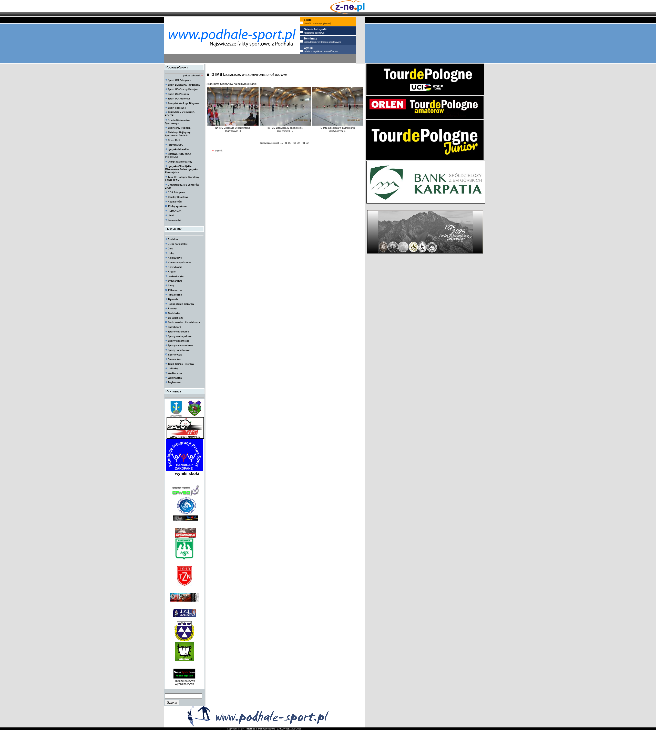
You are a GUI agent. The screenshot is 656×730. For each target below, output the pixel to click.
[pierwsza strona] (269, 143)
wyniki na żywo (184, 683)
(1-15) (288, 143)
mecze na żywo (184, 680)
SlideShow (213, 83)
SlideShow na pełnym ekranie (238, 83)
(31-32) (305, 143)
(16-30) (296, 143)
